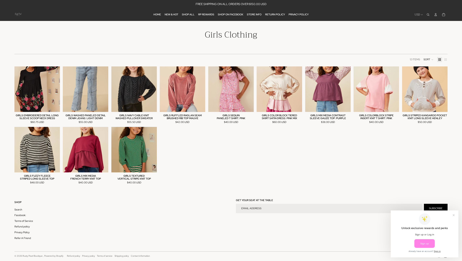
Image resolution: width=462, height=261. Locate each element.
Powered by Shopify (53, 256)
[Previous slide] (19, 89)
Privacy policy (88, 256)
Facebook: (20, 215)
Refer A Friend (22, 238)
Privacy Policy (22, 232)
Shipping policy (122, 256)
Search (18, 209)
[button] (428, 60)
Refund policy (22, 226)
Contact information (140, 256)
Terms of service (104, 256)
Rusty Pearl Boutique (33, 256)
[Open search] (428, 15)
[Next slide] (54, 89)
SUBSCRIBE (436, 208)
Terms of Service (23, 221)
